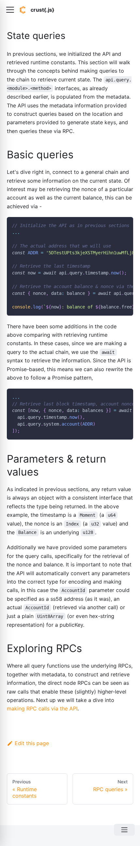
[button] (10, 10)
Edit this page (32, 743)
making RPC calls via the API (42, 708)
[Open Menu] (124, 830)
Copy (123, 224)
